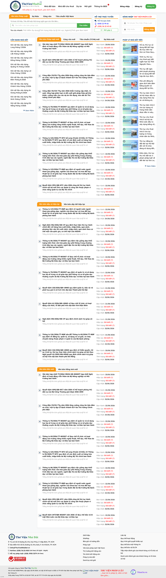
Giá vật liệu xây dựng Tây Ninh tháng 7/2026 (21, 98)
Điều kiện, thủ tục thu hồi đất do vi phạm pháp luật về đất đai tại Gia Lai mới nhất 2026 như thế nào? (147, 156)
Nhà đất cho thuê (66, 6)
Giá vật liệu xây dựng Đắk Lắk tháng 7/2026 (21, 52)
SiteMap (86, 538)
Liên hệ (123, 535)
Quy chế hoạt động (128, 538)
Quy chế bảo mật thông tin (131, 544)
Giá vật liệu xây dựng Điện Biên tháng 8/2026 (22, 78)
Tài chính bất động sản (91, 554)
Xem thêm (29, 110)
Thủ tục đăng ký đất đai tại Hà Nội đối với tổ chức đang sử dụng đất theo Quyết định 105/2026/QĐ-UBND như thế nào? (147, 144)
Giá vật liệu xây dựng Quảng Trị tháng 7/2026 (20, 65)
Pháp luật (86, 545)
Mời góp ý (107, 30)
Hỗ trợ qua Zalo (103, 21)
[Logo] (15, 6)
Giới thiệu (86, 535)
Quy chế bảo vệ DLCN (129, 547)
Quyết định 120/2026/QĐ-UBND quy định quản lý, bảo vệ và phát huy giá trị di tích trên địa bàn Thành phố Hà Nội (67, 289)
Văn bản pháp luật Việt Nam (94, 548)
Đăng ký (138, 6)
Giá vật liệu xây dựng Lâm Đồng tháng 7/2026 (21, 59)
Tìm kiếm (83, 25)
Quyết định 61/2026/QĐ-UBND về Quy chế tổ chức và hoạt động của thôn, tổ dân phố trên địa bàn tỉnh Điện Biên (67, 304)
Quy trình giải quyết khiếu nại (132, 541)
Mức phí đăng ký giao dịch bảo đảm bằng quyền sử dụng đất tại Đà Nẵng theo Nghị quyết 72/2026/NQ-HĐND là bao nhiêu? (147, 84)
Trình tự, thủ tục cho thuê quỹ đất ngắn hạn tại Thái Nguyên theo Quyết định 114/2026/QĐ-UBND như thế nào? (147, 60)
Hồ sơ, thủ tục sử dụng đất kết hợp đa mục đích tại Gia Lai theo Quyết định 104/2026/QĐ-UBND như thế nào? (147, 48)
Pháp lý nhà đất (89, 557)
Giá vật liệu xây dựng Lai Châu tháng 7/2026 (21, 72)
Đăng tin (150, 6)
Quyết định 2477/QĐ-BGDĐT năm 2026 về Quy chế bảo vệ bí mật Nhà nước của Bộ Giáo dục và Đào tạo (67, 516)
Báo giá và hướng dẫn (91, 541)
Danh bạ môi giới (89, 560)
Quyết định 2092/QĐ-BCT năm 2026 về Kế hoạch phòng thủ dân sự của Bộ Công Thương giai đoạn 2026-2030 (67, 61)
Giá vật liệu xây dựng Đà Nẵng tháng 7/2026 (21, 104)
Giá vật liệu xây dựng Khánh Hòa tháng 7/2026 (21, 85)
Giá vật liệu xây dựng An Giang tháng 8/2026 (21, 91)
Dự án (79, 6)
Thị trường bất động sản (92, 551)
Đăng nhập (125, 6)
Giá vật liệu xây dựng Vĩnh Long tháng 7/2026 (21, 46)
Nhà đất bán (50, 6)
